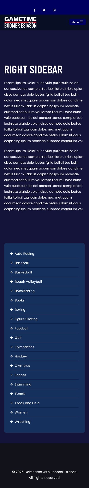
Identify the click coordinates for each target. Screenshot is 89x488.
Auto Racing (24, 253)
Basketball (23, 272)
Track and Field (27, 403)
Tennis (20, 393)
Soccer (20, 375)
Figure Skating (26, 319)
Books (19, 300)
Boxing (20, 309)
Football (21, 328)
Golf (18, 337)
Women (21, 412)
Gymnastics (24, 347)
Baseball (22, 263)
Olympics (22, 365)
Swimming (23, 384)
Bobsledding (25, 291)
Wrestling (22, 421)
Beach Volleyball (28, 281)
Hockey (21, 356)
